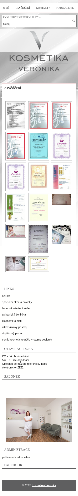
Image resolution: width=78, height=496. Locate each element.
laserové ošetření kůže (16, 308)
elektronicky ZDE (12, 367)
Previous (12, 412)
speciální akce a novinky (17, 302)
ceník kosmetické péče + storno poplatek (27, 339)
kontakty (43, 7)
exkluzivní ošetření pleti (22, 17)
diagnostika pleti (12, 320)
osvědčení (23, 7)
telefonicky (33, 363)
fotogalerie (65, 7)
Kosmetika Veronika (44, 485)
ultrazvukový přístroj (14, 327)
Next (64, 412)
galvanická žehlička (14, 314)
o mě (6, 7)
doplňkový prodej (12, 333)
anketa (6, 295)
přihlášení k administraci (16, 457)
